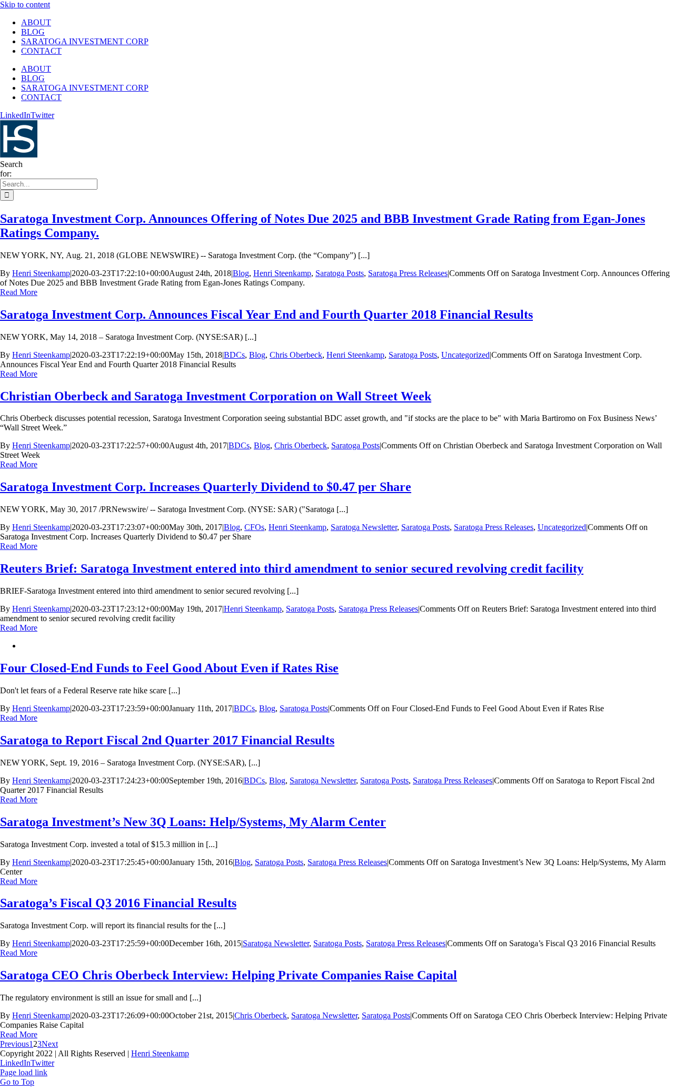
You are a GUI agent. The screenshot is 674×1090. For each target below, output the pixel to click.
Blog (241, 273)
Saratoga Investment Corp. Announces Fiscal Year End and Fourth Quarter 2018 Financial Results (266, 314)
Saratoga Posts (339, 273)
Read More (18, 292)
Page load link (23, 1072)
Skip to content (25, 4)
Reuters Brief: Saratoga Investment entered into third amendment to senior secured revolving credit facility (291, 568)
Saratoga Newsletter (364, 527)
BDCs (234, 354)
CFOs (254, 527)
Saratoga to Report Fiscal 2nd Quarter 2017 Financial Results (167, 740)
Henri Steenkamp (41, 273)
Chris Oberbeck (296, 354)
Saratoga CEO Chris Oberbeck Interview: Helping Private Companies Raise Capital (228, 975)
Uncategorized (465, 354)
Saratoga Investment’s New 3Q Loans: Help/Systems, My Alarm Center (193, 822)
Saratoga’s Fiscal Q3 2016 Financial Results (118, 903)
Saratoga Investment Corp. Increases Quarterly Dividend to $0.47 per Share (205, 487)
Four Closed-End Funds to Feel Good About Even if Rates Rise (169, 668)
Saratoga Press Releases (408, 273)
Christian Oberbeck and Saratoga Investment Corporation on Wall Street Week (215, 396)
